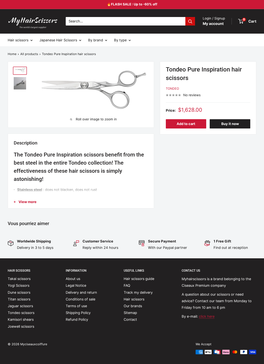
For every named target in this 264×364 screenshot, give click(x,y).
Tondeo (172, 88)
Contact (130, 319)
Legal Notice (76, 285)
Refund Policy (77, 319)
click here (207, 316)
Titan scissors (19, 299)
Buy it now (230, 124)
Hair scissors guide (139, 279)
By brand (95, 40)
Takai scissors (19, 279)
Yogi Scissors (18, 285)
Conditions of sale (80, 299)
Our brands (133, 306)
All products (29, 54)
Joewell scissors (21, 326)
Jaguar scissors (20, 306)
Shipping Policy (78, 313)
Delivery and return (81, 292)
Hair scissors (18, 40)
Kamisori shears (21, 319)
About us (73, 279)
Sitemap (130, 313)
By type (120, 40)
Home (12, 54)
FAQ (127, 285)
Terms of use (76, 306)
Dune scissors (19, 292)
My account (213, 23)
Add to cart (186, 124)
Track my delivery (138, 292)
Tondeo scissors (21, 313)
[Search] (190, 21)
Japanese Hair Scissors (58, 40)
